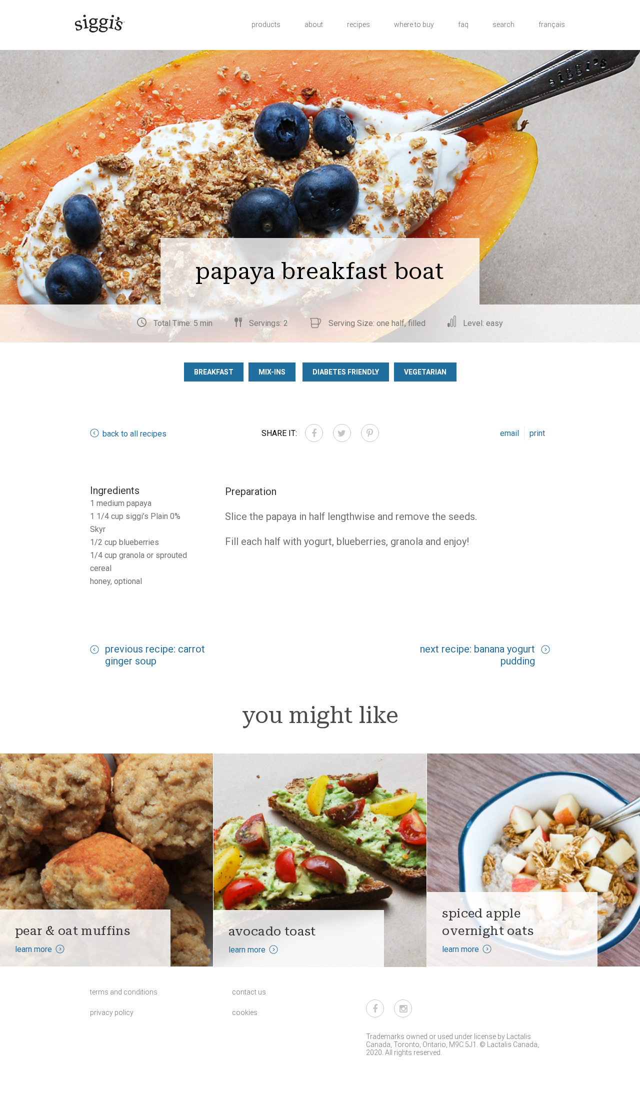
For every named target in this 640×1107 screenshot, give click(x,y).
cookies (245, 1012)
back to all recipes (134, 433)
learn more (33, 949)
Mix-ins (272, 372)
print (537, 433)
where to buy (414, 24)
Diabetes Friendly (345, 372)
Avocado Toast (272, 931)
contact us (249, 992)
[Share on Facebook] (314, 433)
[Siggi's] (99, 23)
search (503, 24)
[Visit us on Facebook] (375, 1009)
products (266, 24)
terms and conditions (124, 992)
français (551, 24)
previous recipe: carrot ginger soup (155, 655)
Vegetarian (425, 372)
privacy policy (112, 1012)
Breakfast (214, 372)
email (509, 433)
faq (463, 24)
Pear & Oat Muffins (72, 931)
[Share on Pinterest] (370, 433)
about (313, 24)
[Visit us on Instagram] (403, 1009)
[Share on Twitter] (342, 433)
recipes (358, 24)
